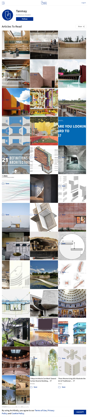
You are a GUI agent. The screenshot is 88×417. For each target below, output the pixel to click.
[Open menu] (3, 2)
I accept (80, 412)
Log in (84, 3)
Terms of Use (41, 410)
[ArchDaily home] (44, 3)
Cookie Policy (18, 413)
